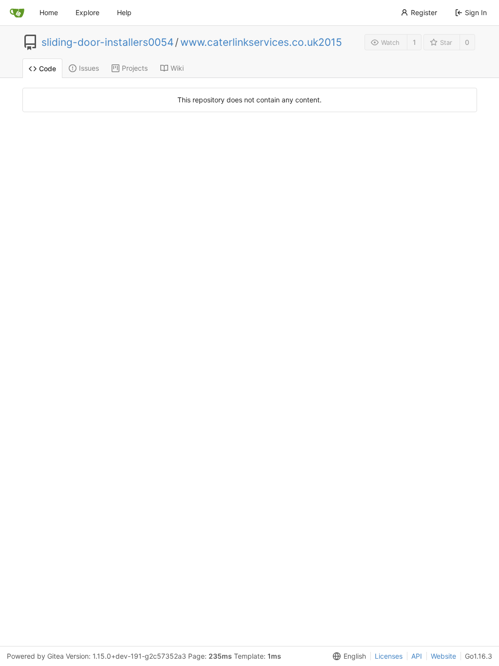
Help (124, 12)
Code (47, 68)
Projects (135, 68)
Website (443, 656)
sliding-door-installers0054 (107, 42)
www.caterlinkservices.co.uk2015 (261, 42)
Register (424, 12)
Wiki (177, 68)
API (416, 656)
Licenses (389, 656)
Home (48, 12)
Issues (89, 68)
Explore (87, 12)
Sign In (476, 12)
